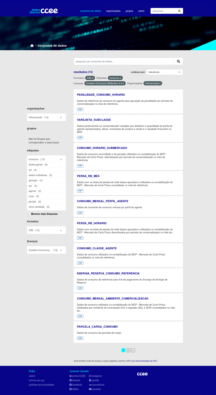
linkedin (76, 380)
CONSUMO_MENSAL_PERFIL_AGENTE (102, 201)
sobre (32, 375)
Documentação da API (146, 360)
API (128, 360)
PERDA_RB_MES (88, 176)
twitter (75, 389)
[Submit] (179, 11)
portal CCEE (78, 375)
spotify (95, 380)
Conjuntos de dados (90, 10)
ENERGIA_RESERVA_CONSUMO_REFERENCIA (108, 273)
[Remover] (92, 78)
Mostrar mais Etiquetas (44, 213)
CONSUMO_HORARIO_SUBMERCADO (102, 148)
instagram (97, 375)
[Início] (32, 45)
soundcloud (98, 384)
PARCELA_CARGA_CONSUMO (97, 326)
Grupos (129, 10)
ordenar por (138, 72)
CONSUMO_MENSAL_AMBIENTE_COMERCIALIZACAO (112, 298)
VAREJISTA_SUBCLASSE (94, 120)
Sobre (141, 10)
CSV (80, 109)
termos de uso (36, 380)
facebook (77, 384)
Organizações (113, 10)
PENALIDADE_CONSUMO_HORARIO (101, 95)
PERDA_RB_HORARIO (91, 223)
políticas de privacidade (41, 384)
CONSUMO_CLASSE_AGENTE (97, 248)
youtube (96, 389)
